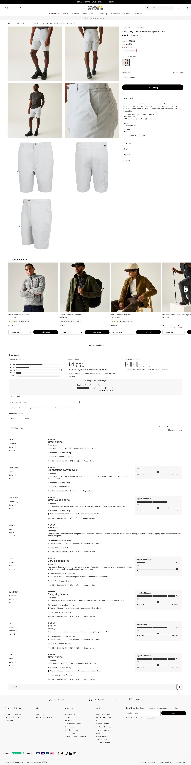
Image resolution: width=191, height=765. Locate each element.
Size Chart (99, 720)
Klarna (98, 733)
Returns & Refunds (12, 717)
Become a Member (103, 714)
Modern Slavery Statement (75, 736)
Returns (126, 161)
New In (65, 13)
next (182, 18)
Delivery (126, 155)
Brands (127, 13)
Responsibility (70, 733)
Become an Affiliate (103, 743)
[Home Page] (95, 7)
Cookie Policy (181, 762)
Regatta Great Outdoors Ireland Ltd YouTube (74, 753)
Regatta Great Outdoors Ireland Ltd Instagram (66, 753)
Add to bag (152, 87)
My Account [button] (59, 699)
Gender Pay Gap (71, 730)
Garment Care (101, 739)
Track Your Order (11, 720)
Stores (67, 717)
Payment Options (102, 730)
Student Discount (102, 724)
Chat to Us (139, 699)
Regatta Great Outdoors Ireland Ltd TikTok (62, 753)
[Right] (186, 290)
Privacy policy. (151, 718)
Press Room (69, 727)
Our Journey (70, 714)
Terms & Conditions (147, 762)
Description (128, 98)
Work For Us (69, 720)
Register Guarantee (103, 717)
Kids (93, 13)
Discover (138, 13)
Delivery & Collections (13, 714)
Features (127, 143)
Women (75, 13)
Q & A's (126, 149)
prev (9, 18)
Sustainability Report (73, 724)
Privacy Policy (165, 762)
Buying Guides (101, 736)
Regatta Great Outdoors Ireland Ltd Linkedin (70, 753)
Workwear (115, 13)
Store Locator (99, 699)
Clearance (54, 13)
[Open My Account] (179, 7)
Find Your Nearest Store (95, 18)
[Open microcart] (186, 7)
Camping (102, 13)
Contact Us (39, 714)
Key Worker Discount (103, 727)
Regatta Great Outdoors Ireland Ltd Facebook (58, 753)
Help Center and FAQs (43, 717)
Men (85, 13)
